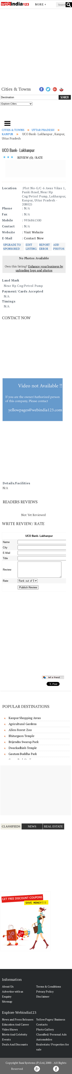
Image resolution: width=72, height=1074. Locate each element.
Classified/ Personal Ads (51, 1034)
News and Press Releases (17, 1019)
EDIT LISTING (31, 247)
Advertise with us (12, 991)
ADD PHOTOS (58, 247)
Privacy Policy (45, 991)
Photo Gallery (45, 1029)
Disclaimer (42, 996)
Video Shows (10, 1029)
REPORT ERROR (44, 247)
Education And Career (15, 1024)
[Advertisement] (36, 47)
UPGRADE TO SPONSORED (12, 247)
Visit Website (34, 232)
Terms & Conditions (48, 986)
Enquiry (6, 996)
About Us (8, 986)
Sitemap (7, 1001)
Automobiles (44, 1039)
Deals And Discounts (15, 1044)
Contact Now (34, 238)
